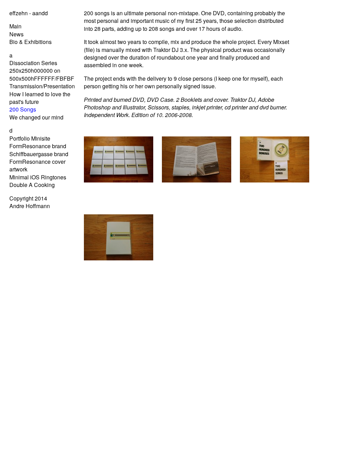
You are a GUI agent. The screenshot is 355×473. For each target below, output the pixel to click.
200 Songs (22, 109)
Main (15, 26)
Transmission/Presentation (42, 86)
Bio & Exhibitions (30, 42)
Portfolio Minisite (29, 138)
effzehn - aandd (28, 13)
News (16, 34)
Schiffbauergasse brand (38, 154)
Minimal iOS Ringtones (37, 177)
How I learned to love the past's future (39, 98)
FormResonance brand (37, 146)
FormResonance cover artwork (37, 165)
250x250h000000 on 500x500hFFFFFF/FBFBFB (43, 74)
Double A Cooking (32, 185)
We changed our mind (36, 117)
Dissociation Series (33, 63)
